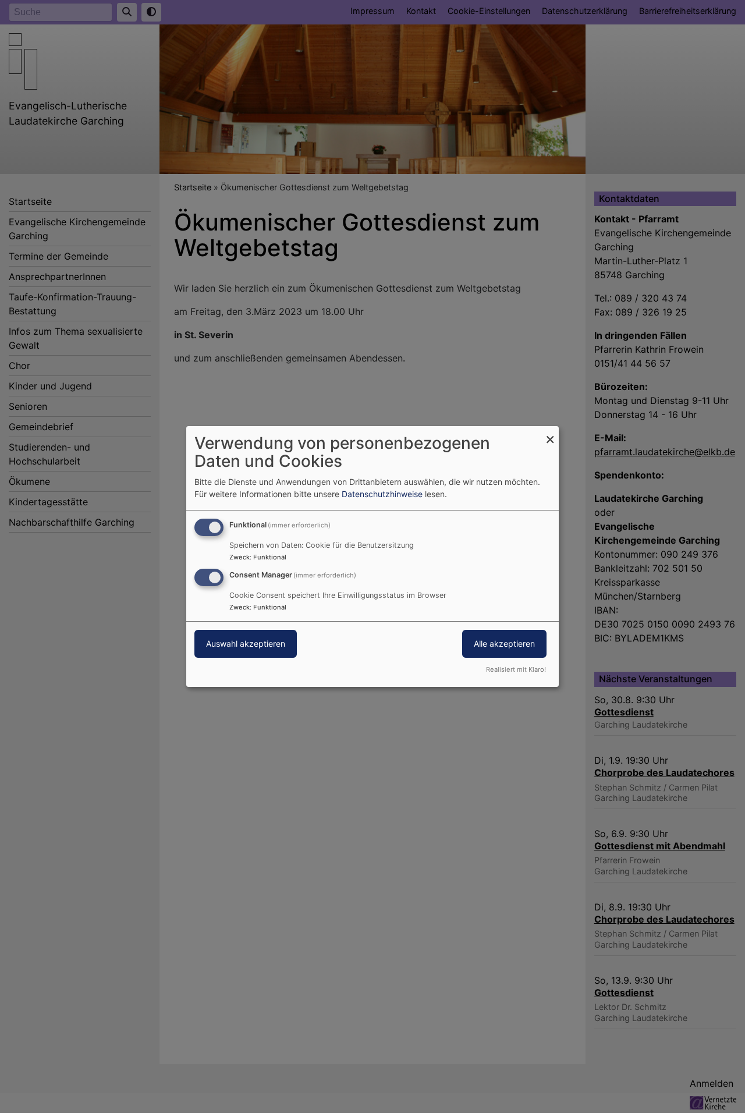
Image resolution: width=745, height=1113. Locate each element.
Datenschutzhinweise (382, 494)
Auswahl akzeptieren (245, 643)
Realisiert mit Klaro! (516, 669)
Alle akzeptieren (504, 643)
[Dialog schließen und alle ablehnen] (550, 433)
